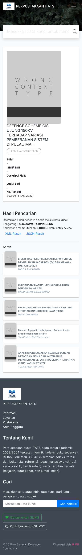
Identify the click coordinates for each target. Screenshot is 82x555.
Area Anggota (13, 427)
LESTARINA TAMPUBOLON (24, 151)
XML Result (13, 233)
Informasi (9, 413)
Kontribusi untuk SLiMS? (27, 526)
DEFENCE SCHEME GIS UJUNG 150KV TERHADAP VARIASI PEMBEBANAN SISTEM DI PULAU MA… (28, 135)
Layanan (9, 418)
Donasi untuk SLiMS (24, 517)
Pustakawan (11, 422)
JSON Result (35, 233)
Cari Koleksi (68, 504)
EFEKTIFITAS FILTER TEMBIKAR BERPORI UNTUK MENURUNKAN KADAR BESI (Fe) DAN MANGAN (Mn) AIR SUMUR (45, 262)
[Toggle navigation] (73, 6)
